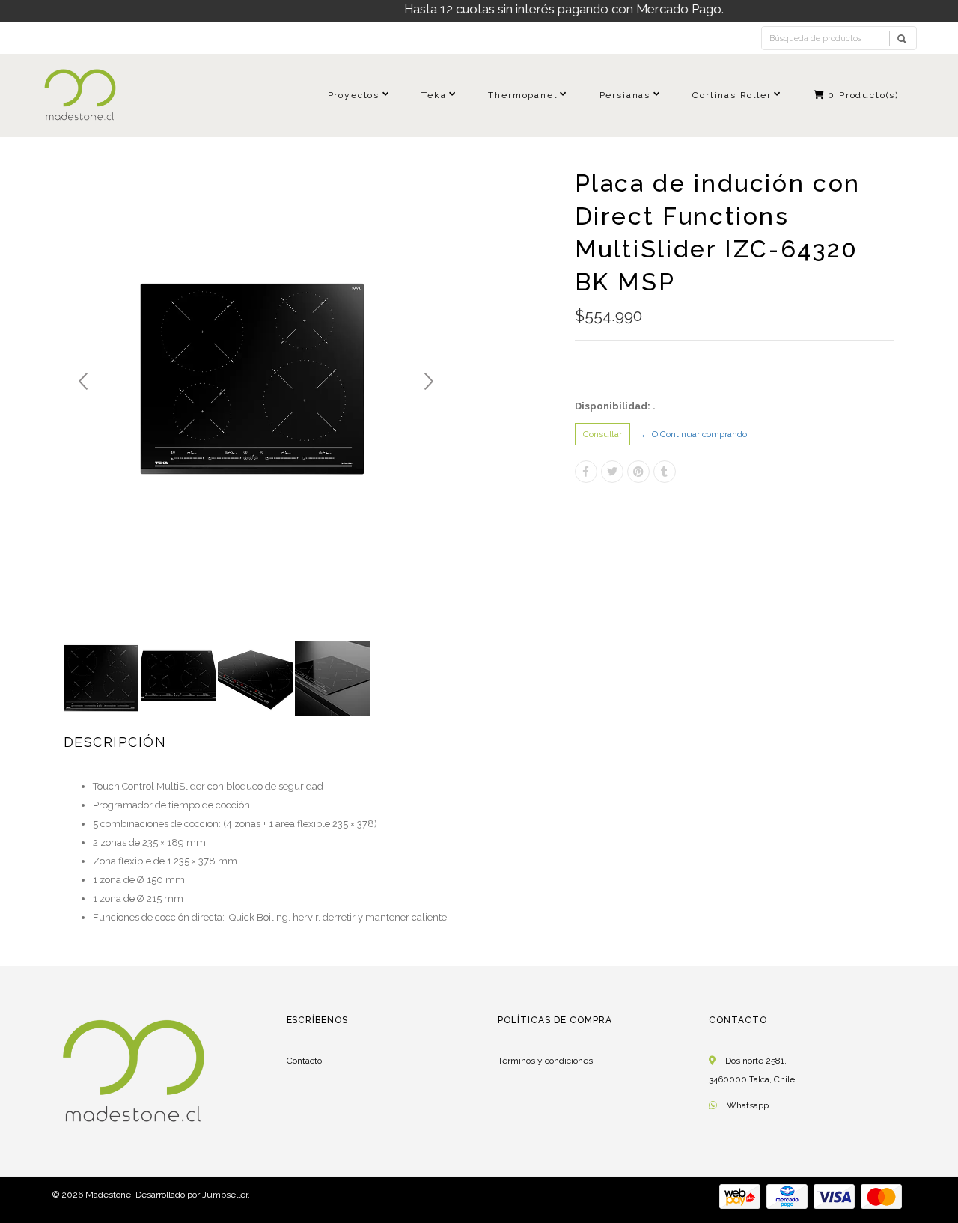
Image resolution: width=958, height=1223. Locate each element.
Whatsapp (748, 1105)
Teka (433, 95)
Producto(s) (863, 95)
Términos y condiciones (545, 1060)
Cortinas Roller (731, 95)
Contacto (304, 1060)
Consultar (602, 434)
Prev (83, 382)
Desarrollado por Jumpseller (191, 1194)
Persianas (624, 95)
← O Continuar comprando (694, 434)
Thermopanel (522, 95)
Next (429, 382)
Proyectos (353, 95)
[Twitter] (612, 471)
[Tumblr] (664, 471)
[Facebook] (586, 471)
